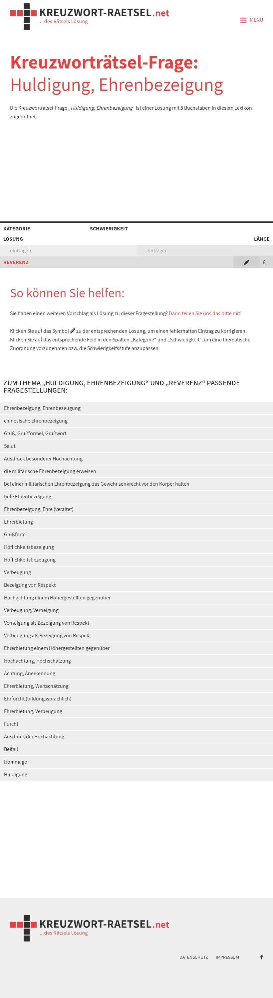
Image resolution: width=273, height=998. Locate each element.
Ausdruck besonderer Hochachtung (43, 458)
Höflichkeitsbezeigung (29, 547)
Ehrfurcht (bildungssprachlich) (38, 698)
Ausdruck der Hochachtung (34, 736)
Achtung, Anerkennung (29, 673)
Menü (251, 20)
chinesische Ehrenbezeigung (36, 420)
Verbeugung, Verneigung (31, 610)
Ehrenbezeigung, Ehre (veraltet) (39, 509)
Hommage (15, 761)
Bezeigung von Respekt (30, 584)
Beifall (11, 749)
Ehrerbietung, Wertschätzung (36, 686)
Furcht (11, 723)
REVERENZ (16, 262)
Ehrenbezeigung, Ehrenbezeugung (42, 408)
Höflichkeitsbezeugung (30, 559)
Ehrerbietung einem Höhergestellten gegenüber (57, 648)
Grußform (15, 534)
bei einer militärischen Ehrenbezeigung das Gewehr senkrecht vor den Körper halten (96, 483)
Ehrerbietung (18, 521)
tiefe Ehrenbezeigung (27, 496)
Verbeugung (17, 572)
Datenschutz (193, 957)
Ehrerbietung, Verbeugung (33, 711)
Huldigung (15, 774)
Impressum (227, 957)
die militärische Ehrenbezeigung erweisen (50, 471)
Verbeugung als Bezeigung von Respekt (47, 635)
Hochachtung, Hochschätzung (37, 660)
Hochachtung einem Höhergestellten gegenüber (57, 597)
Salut (9, 445)
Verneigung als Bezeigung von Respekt (46, 622)
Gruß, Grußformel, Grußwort (35, 433)
